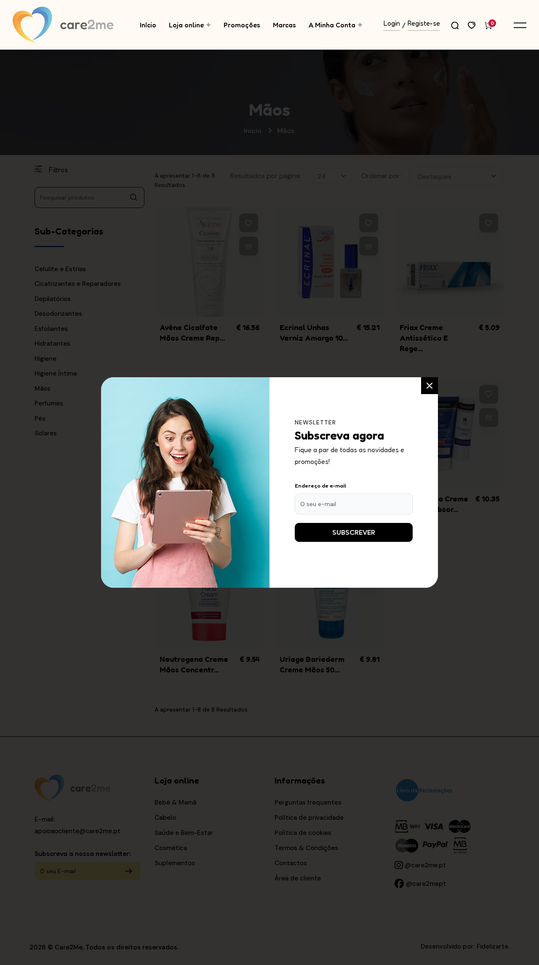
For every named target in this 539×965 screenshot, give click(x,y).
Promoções (242, 25)
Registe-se (424, 23)
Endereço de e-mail (320, 485)
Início (148, 25)
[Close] (429, 385)
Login (392, 23)
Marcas (284, 25)
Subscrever (353, 532)
